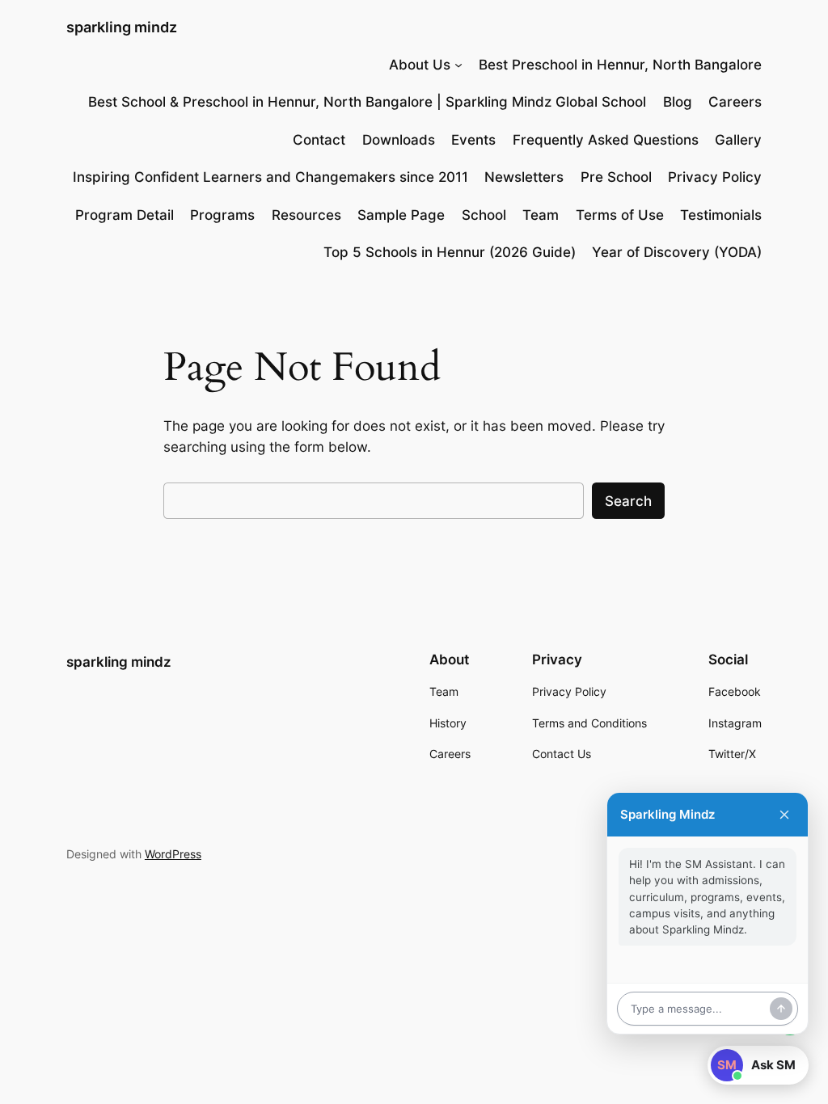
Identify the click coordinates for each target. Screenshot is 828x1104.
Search (628, 501)
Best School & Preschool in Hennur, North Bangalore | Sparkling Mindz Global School (367, 102)
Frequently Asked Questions (606, 140)
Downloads (398, 140)
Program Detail (124, 215)
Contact (319, 140)
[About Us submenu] (458, 65)
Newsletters (524, 177)
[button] (758, 1065)
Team (540, 215)
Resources (306, 215)
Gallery (738, 140)
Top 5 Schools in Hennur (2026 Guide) (449, 252)
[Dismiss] (784, 814)
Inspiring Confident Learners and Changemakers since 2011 (270, 177)
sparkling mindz (121, 27)
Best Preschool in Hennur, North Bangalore (620, 65)
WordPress (173, 854)
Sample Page (401, 215)
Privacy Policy (715, 177)
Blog (677, 102)
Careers (735, 102)
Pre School (616, 177)
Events (473, 140)
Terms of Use (620, 215)
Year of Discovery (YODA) (677, 252)
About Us (419, 65)
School (484, 215)
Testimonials (721, 215)
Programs (222, 215)
